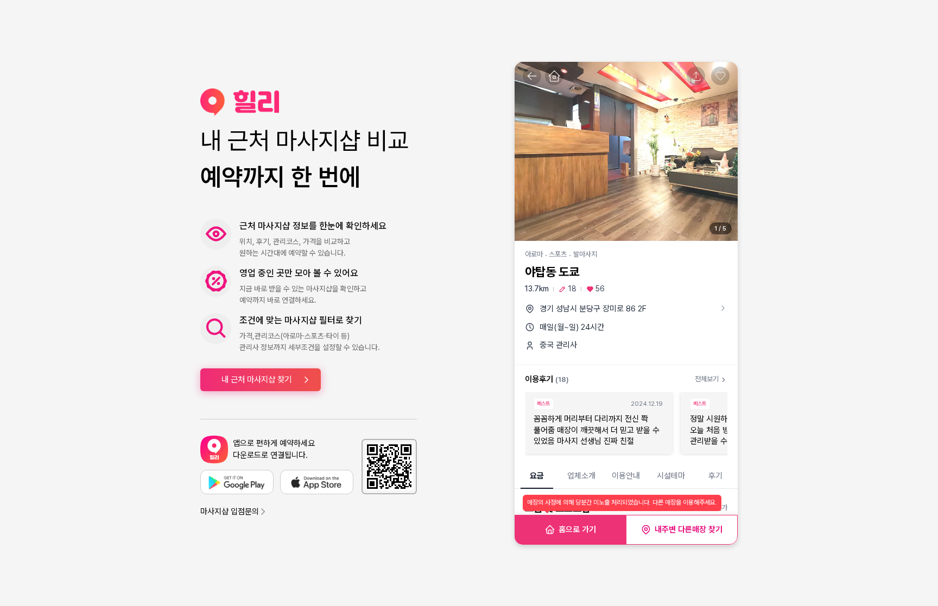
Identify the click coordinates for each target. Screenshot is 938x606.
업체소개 (581, 476)
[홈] (554, 76)
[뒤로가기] (532, 76)
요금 (537, 476)
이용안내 (626, 476)
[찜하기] (720, 76)
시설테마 (671, 476)
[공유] (696, 76)
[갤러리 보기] (626, 151)
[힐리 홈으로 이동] (308, 102)
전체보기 (707, 379)
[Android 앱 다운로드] (237, 482)
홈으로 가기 (577, 529)
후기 (715, 476)
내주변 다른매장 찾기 (688, 529)
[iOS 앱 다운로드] (316, 482)
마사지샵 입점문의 (229, 511)
